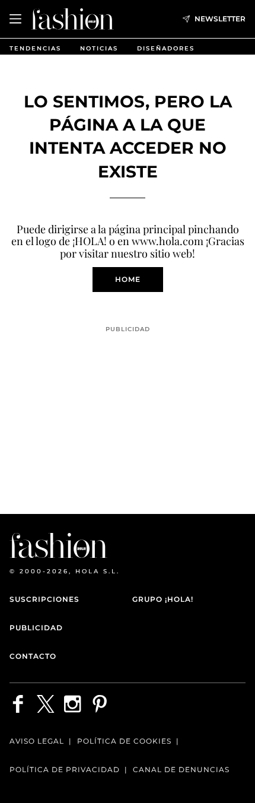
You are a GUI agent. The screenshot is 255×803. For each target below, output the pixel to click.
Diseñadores (166, 48)
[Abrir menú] (15, 19)
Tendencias (35, 48)
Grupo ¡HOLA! (162, 599)
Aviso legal (36, 741)
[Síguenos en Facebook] (18, 704)
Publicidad (36, 627)
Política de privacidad (64, 769)
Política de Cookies (124, 741)
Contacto (32, 656)
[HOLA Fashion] (72, 18)
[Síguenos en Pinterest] (100, 704)
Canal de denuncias (181, 769)
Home (128, 279)
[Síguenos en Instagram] (73, 704)
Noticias (99, 48)
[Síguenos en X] (46, 704)
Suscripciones (44, 599)
